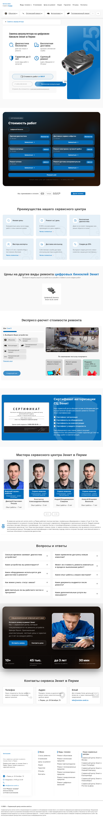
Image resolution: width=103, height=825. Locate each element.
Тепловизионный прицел (80, 13)
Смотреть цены (37, 643)
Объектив (12, 13)
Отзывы (76, 5)
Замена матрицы (16, 149)
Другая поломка (78, 193)
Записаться (29, 142)
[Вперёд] (98, 13)
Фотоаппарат (56, 13)
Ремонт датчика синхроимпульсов (67, 162)
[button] (47, 514)
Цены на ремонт (49, 5)
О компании (37, 5)
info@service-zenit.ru (80, 700)
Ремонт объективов (64, 755)
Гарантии (67, 5)
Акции (59, 5)
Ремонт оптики (15, 162)
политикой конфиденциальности (39, 89)
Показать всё (51, 175)
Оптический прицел (33, 13)
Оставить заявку (18, 643)
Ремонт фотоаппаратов (66, 764)
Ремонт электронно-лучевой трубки (68, 149)
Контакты (84, 5)
